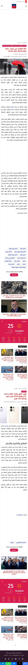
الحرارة (13, 107)
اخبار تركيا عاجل (21, 258)
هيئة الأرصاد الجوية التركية (18, 267)
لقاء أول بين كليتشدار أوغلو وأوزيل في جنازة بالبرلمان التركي (22, 375)
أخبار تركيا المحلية (16, 46)
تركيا (24, 261)
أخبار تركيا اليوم (13, 248)
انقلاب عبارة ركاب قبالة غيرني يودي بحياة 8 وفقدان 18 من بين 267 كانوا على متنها (8, 376)
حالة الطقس (8, 261)
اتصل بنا (22, 655)
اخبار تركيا (22, 255)
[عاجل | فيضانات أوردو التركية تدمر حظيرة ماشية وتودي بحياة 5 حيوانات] (7, 352)
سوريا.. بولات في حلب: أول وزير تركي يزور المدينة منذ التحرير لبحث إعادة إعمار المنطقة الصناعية (21, 359)
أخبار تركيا (19, 43)
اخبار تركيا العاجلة (12, 255)
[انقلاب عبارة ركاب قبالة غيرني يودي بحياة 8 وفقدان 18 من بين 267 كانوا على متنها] (7, 369)
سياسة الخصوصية (16, 655)
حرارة (24, 264)
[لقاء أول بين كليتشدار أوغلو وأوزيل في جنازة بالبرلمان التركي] (21, 369)
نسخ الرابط (14, 275)
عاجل (18, 264)
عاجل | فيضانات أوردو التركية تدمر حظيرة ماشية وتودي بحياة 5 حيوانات (7, 358)
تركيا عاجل (16, 261)
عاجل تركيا (11, 264)
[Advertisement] (14, 25)
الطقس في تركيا (9, 258)
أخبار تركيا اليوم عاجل (7, 46)
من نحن (10, 655)
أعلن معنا (6, 655)
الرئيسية (24, 43)
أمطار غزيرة (8, 252)
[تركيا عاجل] (14, 6)
